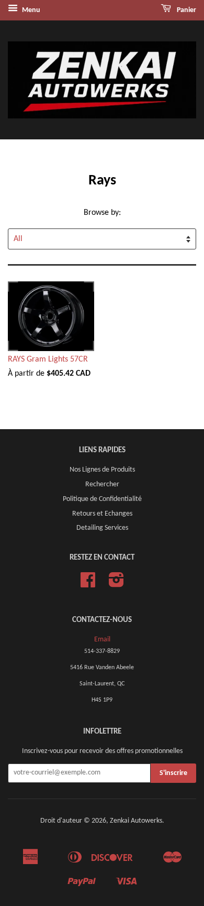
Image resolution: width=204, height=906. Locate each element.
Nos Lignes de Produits (102, 469)
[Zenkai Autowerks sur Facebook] (88, 584)
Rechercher (102, 484)
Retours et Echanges (102, 513)
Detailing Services (102, 528)
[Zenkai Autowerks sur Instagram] (116, 584)
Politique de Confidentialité (102, 499)
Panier (185, 10)
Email (102, 639)
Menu (30, 10)
